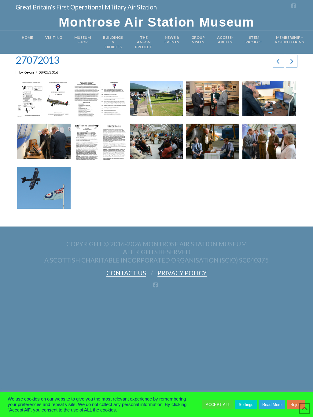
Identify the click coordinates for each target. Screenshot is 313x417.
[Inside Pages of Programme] (100, 99)
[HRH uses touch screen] (43, 141)
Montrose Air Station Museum (156, 22)
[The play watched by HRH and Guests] (156, 141)
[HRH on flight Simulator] (269, 98)
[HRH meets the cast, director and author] (269, 141)
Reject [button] (296, 404)
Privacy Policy (182, 273)
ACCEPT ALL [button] (218, 404)
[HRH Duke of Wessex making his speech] (156, 98)
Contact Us (126, 273)
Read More (272, 404)
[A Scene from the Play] (212, 141)
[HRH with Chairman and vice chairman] (212, 98)
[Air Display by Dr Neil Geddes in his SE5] (43, 188)
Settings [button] (246, 404)
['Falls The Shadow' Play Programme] (100, 142)
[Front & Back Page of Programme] (43, 99)
